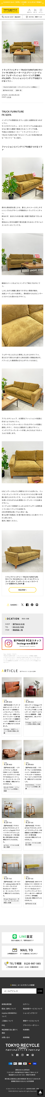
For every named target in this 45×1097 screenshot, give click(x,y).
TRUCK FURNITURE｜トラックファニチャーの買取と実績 (20, 656)
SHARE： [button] (14, 604)
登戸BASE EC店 (19, 624)
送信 (40, 991)
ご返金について (7, 1021)
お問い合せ (6, 1037)
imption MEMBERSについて (9, 1014)
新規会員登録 (6, 1004)
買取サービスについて (31, 1021)
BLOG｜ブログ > (12, 654)
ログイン (26, 1004)
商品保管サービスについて (32, 1008)
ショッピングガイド (30, 1013)
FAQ (3, 1025)
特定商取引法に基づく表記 (10, 1031)
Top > (5, 654)
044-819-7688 (18, 627)
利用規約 (26, 1029)
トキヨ (9, 97)
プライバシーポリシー (31, 1025)
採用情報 (26, 1037)
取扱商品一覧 (18, 630)
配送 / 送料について (9, 1008)
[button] (2, 3)
